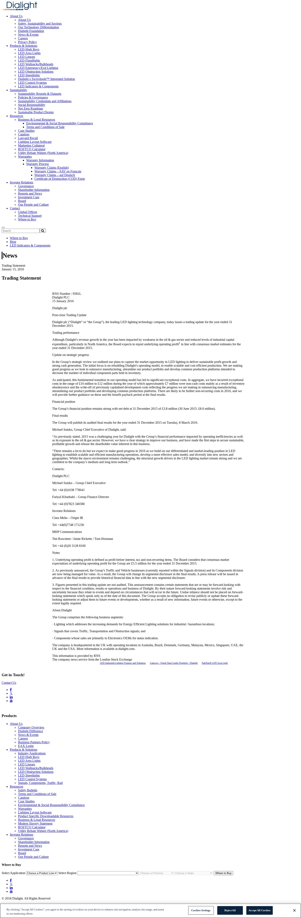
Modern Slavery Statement (35, 823)
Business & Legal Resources (36, 119)
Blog (13, 241)
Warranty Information (40, 160)
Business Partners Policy (34, 742)
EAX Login (26, 746)
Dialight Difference (30, 731)
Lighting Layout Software (35, 141)
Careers (23, 38)
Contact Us (9, 682)
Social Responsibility (31, 105)
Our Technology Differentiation (38, 27)
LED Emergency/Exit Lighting (38, 68)
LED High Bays (28, 49)
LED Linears (26, 57)
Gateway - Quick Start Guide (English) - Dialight (174, 663)
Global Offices (27, 212)
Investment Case (28, 197)
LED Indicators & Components (38, 86)
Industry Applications (32, 753)
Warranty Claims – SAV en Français (57, 171)
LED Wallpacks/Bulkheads (35, 64)
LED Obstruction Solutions (35, 71)
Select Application (13, 873)
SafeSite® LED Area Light (215, 663)
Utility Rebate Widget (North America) (43, 153)
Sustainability (18, 90)
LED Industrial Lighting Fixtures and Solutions (123, 663)
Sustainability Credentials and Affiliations (44, 101)
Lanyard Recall (28, 138)
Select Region (67, 873)
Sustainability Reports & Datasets (39, 93)
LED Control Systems (32, 82)
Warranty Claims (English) (51, 167)
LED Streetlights (29, 75)
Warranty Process (37, 164)
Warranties (25, 156)
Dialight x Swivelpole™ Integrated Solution (46, 79)
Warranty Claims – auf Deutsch (54, 175)
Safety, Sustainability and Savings (40, 23)
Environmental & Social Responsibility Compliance (59, 123)
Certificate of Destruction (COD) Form (59, 178)
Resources (16, 116)
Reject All (230, 910)
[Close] (294, 910)
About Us (16, 16)
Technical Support (30, 215)
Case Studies (26, 130)
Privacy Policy (27, 42)
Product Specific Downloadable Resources (45, 816)
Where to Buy (27, 219)
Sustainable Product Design (36, 112)
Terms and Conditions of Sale (45, 127)
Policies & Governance (33, 97)
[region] (150, 910)
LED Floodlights (29, 60)
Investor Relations (21, 182)
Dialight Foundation (31, 31)
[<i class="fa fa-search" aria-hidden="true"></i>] (43, 230)
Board (22, 201)
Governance (26, 186)
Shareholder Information (34, 190)
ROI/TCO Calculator (31, 149)
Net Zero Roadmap (30, 108)
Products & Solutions (23, 45)
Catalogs (23, 134)
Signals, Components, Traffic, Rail (40, 783)
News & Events (28, 34)
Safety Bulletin (27, 790)
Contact (15, 208)
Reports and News (30, 193)
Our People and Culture (33, 204)
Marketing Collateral (31, 145)
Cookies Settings (200, 910)
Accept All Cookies (259, 910)
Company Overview (31, 727)
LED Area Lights (29, 53)
